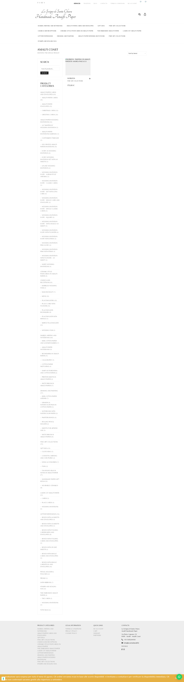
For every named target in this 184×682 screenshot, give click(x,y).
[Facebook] (37, 2)
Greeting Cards (48, 115)
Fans (44, 466)
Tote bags (44, 610)
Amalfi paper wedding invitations (91, 36)
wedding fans (47, 330)
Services (77, 3)
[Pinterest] (42, 2)
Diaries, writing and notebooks (50, 26)
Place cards (47, 502)
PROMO (43, 578)
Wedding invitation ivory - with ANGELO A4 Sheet (49, 224)
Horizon (71, 78)
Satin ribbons (45, 582)
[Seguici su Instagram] (124, 649)
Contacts (103, 3)
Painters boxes (48, 417)
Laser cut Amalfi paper (132, 31)
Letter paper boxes (45, 36)
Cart (95, 631)
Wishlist (96, 633)
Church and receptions (47, 31)
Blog (95, 3)
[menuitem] (141, 1)
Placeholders (48, 300)
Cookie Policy (71, 633)
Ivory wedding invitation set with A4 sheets (49, 159)
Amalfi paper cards (50, 98)
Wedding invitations (50, 507)
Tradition (86, 3)
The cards (46, 598)
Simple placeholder (50, 323)
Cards (44, 498)
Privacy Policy (71, 631)
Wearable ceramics (50, 485)
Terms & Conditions (117, 3)
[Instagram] (39, 2)
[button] (90, 78)
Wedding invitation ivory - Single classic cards (49, 209)
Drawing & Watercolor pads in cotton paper (48, 405)
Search (44, 73)
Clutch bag (46, 451)
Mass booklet (47, 292)
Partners (97, 635)
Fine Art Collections (117, 26)
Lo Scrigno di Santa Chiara (56, 14)
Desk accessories (49, 462)
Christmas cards (48, 110)
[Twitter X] (44, 2)
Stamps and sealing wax (47, 41)
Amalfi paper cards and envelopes (80, 26)
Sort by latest (133, 53)
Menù (44, 296)
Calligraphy (47, 360)
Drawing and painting (65, 36)
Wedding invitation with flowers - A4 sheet (48, 258)
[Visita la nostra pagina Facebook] (122, 649)
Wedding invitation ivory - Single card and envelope (50, 200)
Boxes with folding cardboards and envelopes (49, 532)
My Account (132, 3)
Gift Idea (101, 26)
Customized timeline (50, 138)
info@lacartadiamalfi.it (131, 643)
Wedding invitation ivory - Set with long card (48, 192)
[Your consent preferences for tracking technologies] (3, 678)
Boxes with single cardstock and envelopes (48, 564)
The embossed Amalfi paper (108, 31)
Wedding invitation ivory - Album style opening (48, 174)
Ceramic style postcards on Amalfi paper (76, 31)
